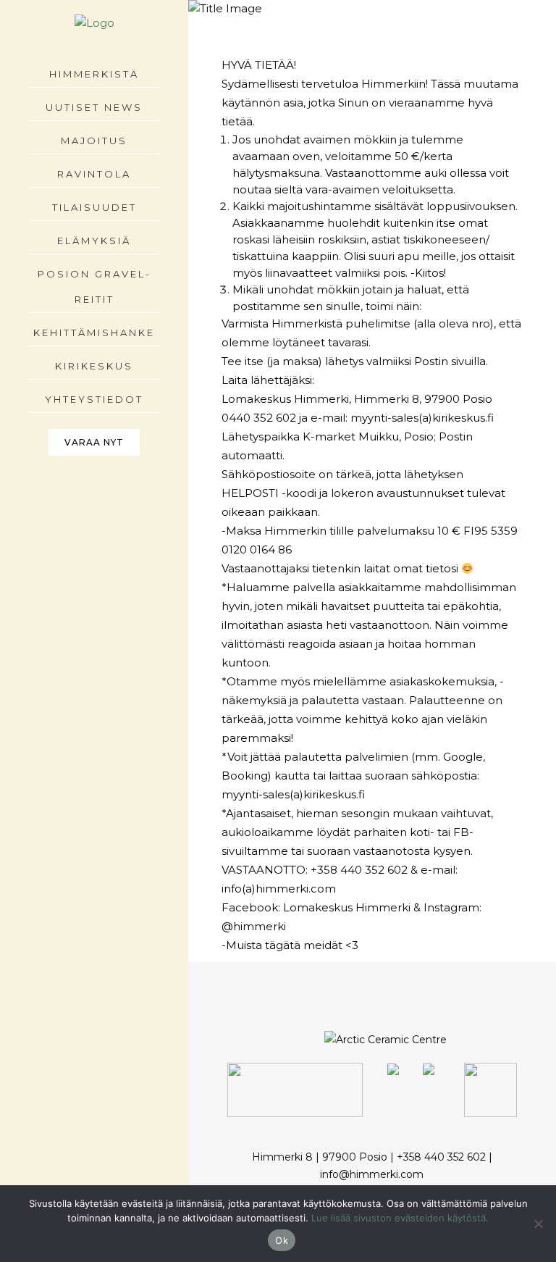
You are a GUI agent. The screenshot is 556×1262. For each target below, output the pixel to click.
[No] (538, 1223)
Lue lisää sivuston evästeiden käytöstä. (400, 1218)
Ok (281, 1240)
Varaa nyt (94, 442)
